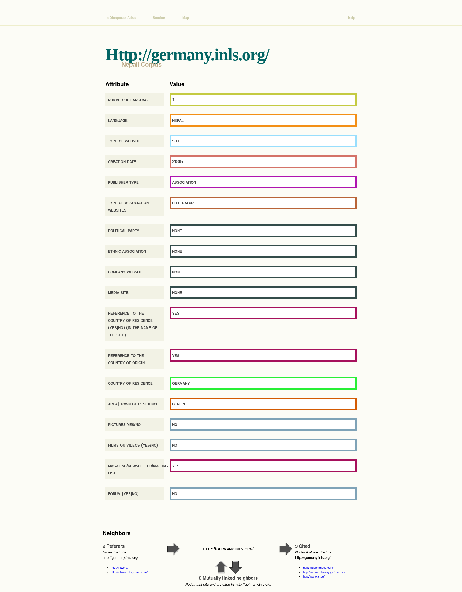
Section (159, 18)
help (351, 18)
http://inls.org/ (119, 567)
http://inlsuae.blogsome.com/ (129, 572)
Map (185, 18)
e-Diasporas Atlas (121, 18)
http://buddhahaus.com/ (318, 567)
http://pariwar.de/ (314, 576)
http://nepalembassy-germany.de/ (324, 572)
